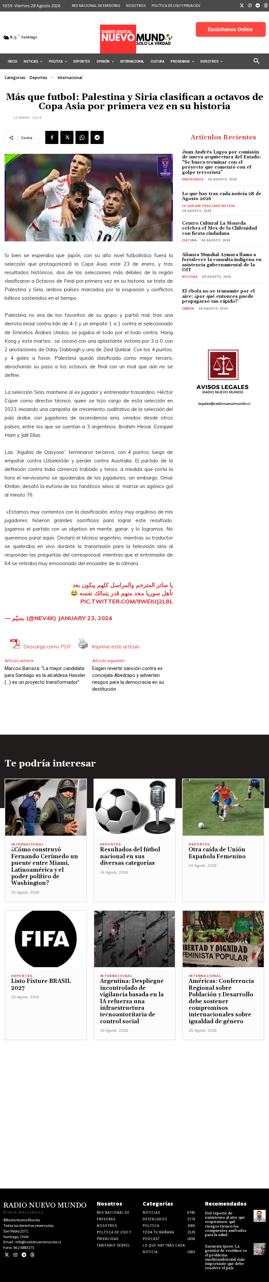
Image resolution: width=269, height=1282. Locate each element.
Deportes (38, 77)
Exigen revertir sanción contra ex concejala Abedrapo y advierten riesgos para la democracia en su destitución (128, 678)
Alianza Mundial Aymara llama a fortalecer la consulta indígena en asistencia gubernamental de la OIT (221, 262)
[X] (66, 137)
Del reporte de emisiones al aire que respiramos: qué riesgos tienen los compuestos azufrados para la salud (225, 1224)
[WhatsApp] (82, 137)
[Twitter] (241, 6)
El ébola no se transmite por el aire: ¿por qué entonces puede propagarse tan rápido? (218, 296)
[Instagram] (250, 6)
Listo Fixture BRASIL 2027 (41, 984)
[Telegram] (258, 6)
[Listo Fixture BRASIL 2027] (45, 939)
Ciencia (188, 308)
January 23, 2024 (85, 618)
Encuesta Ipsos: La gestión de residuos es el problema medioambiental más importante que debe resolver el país (226, 1257)
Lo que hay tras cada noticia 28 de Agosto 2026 (221, 196)
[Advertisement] (134, 1086)
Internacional (70, 77)
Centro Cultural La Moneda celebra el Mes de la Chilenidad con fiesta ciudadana (219, 228)
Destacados (192, 179)
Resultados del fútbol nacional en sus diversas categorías (130, 856)
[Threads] (32, 1254)
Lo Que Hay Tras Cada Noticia (208, 206)
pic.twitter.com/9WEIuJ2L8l (126, 601)
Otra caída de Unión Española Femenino (217, 853)
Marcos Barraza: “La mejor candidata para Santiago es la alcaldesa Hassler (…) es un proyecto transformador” (45, 675)
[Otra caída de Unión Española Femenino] (223, 807)
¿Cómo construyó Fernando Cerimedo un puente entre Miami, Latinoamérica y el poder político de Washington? (44, 866)
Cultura (189, 240)
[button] (256, 61)
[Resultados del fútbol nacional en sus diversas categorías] (134, 807)
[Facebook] (51, 137)
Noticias (189, 276)
